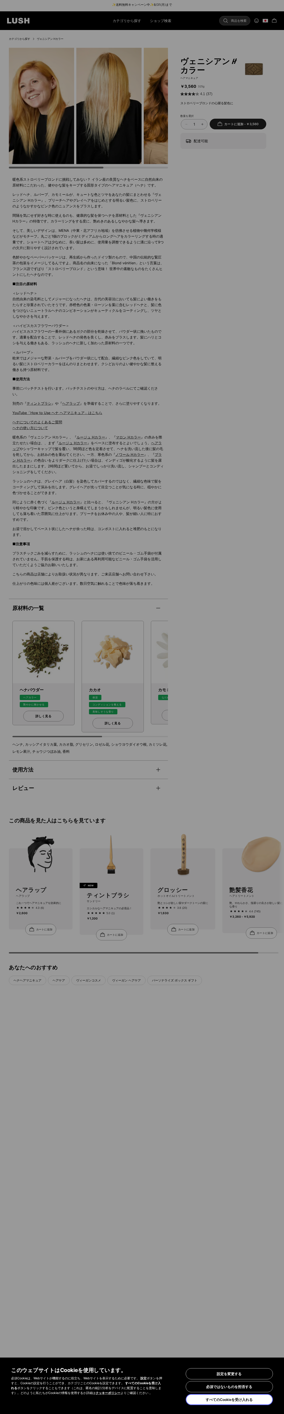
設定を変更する (229, 1374)
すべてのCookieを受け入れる (229, 1399)
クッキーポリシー (108, 1393)
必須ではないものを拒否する (229, 1386)
